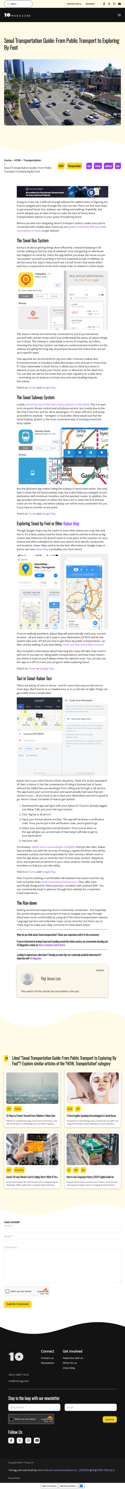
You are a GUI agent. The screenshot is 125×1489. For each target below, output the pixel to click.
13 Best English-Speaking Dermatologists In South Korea (91, 1116)
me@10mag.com (19, 1381)
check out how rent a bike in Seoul (83, 644)
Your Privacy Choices (68, 1486)
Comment (11, 1247)
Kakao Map (71, 523)
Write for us (70, 1363)
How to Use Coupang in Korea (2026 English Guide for (90, 1177)
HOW (61, 166)
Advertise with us (74, 3)
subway (108, 166)
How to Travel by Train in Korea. (52, 945)
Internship (69, 1368)
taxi (118, 166)
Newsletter (90, 3)
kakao (98, 166)
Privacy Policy (14, 1478)
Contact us (47, 1358)
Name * (8, 1225)
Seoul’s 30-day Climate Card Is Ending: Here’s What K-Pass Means (32, 1178)
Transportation (74, 166)
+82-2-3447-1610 (18, 1374)
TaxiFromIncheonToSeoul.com (59, 882)
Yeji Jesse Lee (51, 978)
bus (89, 166)
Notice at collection (49, 1486)
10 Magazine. (35, 958)
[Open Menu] (119, 15)
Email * (8, 1236)
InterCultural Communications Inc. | (58, 1470)
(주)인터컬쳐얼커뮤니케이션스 (97, 1470)
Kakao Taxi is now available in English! (53, 847)
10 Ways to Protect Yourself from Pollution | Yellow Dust (30, 1116)
